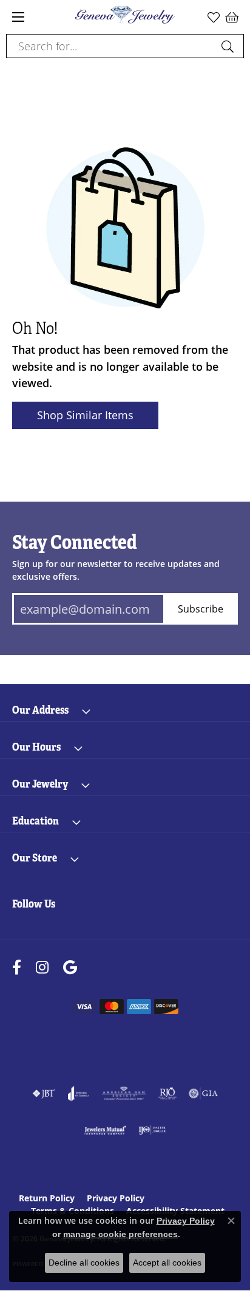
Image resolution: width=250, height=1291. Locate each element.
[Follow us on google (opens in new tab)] (70, 967)
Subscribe (200, 608)
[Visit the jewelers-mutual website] (105, 1130)
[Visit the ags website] (123, 1093)
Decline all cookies (84, 1262)
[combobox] (111, 46)
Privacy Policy (115, 1198)
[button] (214, 17)
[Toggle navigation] (18, 17)
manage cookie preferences (120, 1234)
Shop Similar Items (85, 415)
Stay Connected (74, 542)
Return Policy (47, 1198)
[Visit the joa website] (78, 1093)
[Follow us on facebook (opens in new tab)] (16, 967)
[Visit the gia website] (203, 1093)
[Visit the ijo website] (152, 1130)
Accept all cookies (167, 1262)
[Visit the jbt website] (43, 1093)
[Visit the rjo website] (167, 1093)
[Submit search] (229, 46)
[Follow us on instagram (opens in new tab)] (42, 967)
